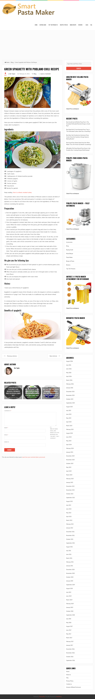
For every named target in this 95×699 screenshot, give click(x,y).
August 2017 (69, 626)
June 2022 (68, 509)
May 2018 (68, 622)
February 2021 (70, 562)
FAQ (91, 25)
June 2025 (68, 414)
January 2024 (69, 452)
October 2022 (69, 494)
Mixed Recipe (73, 25)
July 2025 (68, 410)
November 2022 (70, 490)
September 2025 (70, 403)
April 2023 (69, 471)
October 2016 (69, 656)
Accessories (69, 242)
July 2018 (68, 619)
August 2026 (69, 361)
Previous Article (12, 356)
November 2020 (70, 573)
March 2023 (69, 475)
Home (36, 25)
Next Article (53, 356)
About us (68, 674)
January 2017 (69, 645)
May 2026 (68, 372)
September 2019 (70, 584)
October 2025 (69, 399)
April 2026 (69, 376)
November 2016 (70, 653)
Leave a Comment (45, 74)
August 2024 (69, 433)
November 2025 (70, 395)
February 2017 (70, 641)
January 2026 (69, 388)
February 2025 (70, 429)
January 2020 (69, 581)
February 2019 (70, 603)
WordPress (59, 696)
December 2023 (70, 456)
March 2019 (69, 600)
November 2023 (70, 460)
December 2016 (70, 649)
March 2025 (69, 425)
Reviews (80, 25)
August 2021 (69, 547)
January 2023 (69, 482)
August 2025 (69, 407)
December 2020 (70, 569)
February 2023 (70, 478)
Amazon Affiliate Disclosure (73, 687)
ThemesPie (42, 696)
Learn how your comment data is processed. (33, 457)
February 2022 (70, 524)
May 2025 (68, 418)
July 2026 (68, 365)
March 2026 (69, 380)
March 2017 (69, 638)
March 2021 (69, 558)
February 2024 (70, 448)
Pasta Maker (69, 257)
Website (6, 442)
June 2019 (68, 596)
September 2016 (70, 660)
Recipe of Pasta (64, 25)
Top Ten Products (53, 25)
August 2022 (69, 501)
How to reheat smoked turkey (22, 192)
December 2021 (70, 531)
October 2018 (69, 611)
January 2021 (69, 566)
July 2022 (68, 505)
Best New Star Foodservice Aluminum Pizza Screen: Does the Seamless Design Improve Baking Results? (77, 137)
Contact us (69, 684)
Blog (87, 25)
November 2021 (70, 535)
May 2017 (68, 634)
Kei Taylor (12, 74)
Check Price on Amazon (72, 109)
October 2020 (69, 577)
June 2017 (68, 630)
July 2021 (68, 550)
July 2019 (68, 592)
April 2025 (69, 422)
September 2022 (70, 497)
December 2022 (70, 486)
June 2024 (68, 437)
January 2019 (69, 607)
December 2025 (70, 391)
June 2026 (68, 369)
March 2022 (69, 520)
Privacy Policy (69, 681)
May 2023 (68, 467)
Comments (7, 410)
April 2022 (69, 516)
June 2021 (68, 554)
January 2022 (69, 528)
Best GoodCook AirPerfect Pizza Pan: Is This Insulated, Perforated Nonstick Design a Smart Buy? (78, 124)
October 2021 (69, 539)
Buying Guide (43, 25)
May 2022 (68, 513)
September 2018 (70, 615)
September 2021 (70, 543)
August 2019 (69, 588)
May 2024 (68, 441)
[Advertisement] (47, 44)
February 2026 (70, 384)
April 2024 (69, 444)
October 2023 (69, 463)
